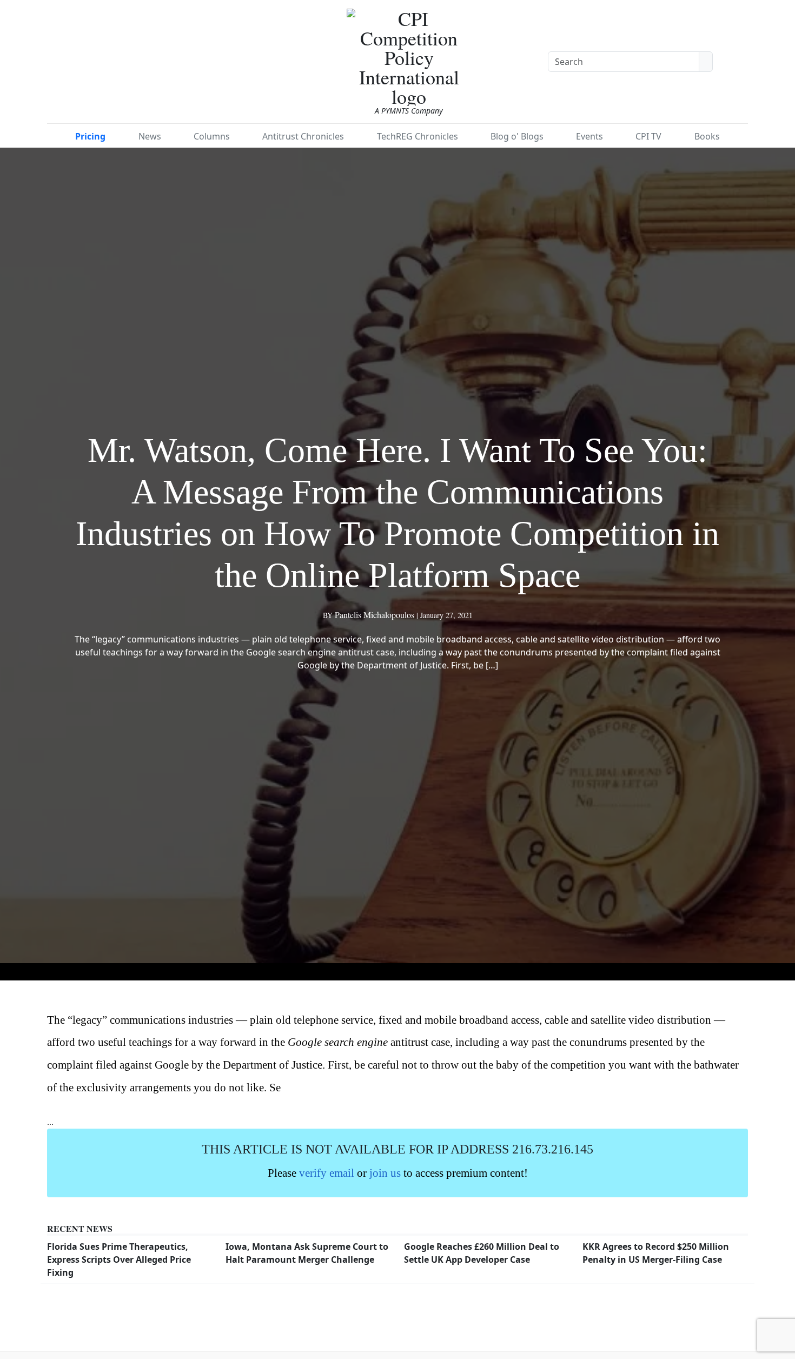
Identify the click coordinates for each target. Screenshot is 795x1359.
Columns (212, 136)
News (149, 136)
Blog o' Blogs (517, 136)
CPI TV (648, 136)
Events (589, 136)
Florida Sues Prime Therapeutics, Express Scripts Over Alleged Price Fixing (119, 1259)
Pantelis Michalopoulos (374, 614)
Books (707, 136)
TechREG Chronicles (417, 136)
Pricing (90, 136)
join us (385, 1172)
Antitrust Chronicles (303, 136)
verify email (326, 1172)
